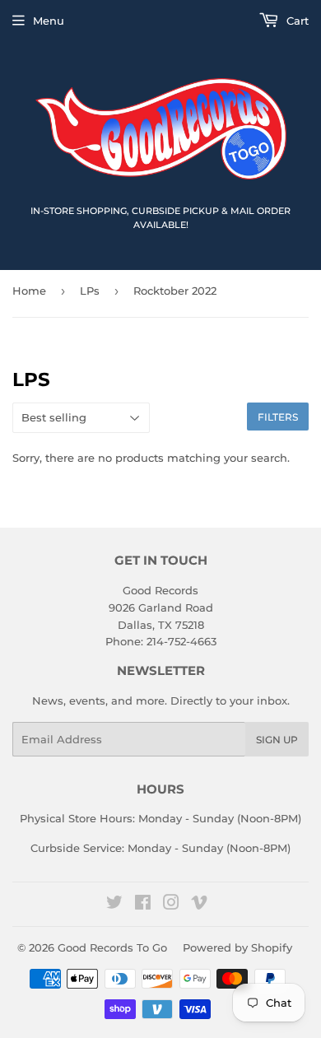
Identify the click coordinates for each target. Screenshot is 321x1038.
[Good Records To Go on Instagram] (171, 904)
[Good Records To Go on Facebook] (142, 904)
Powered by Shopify (237, 947)
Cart (296, 20)
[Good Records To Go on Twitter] (114, 904)
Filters (278, 417)
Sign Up (277, 739)
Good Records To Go (112, 947)
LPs (90, 290)
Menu (48, 20)
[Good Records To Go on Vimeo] (199, 904)
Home (29, 290)
